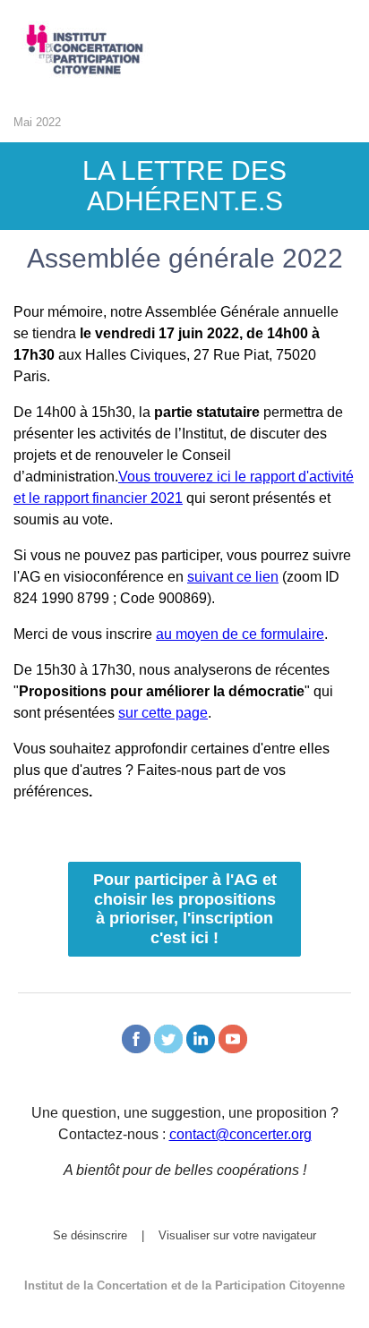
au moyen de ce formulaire (240, 634)
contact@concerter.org (240, 1134)
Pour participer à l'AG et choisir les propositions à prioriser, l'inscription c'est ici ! (185, 909)
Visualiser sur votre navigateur (237, 1235)
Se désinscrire (90, 1235)
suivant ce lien (233, 576)
